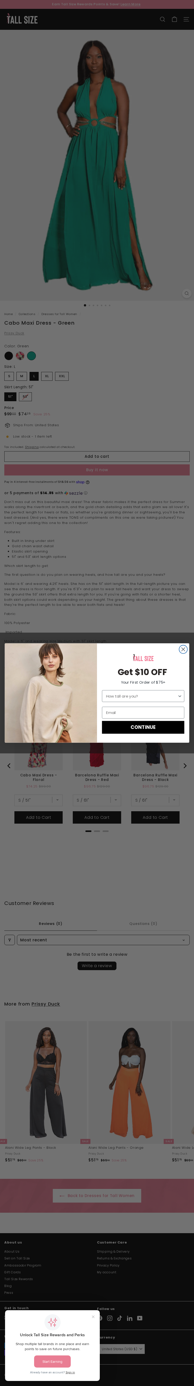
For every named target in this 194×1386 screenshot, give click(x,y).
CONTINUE (143, 727)
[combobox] (142, 696)
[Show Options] (179, 696)
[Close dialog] (183, 649)
